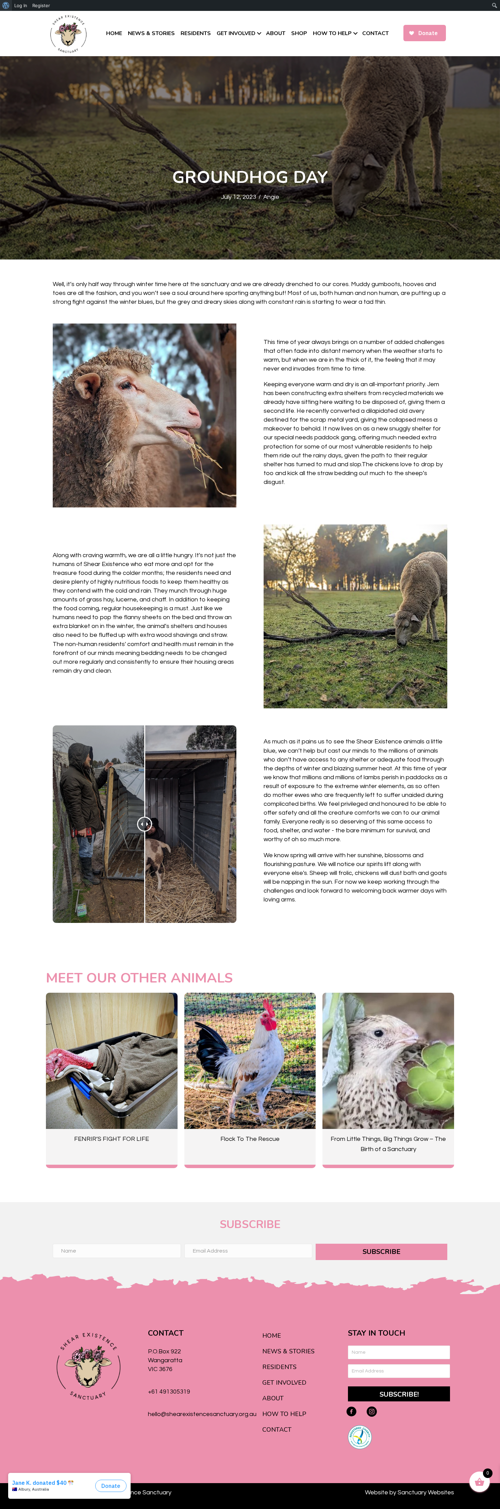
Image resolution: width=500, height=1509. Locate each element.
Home (114, 33)
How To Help (332, 33)
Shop (299, 33)
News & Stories (151, 33)
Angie (271, 197)
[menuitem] (6, 5)
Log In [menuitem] (20, 5)
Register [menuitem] (41, 5)
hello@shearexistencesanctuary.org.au (202, 1414)
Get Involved (236, 33)
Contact (375, 33)
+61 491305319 (169, 1391)
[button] (259, 33)
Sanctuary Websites (426, 1492)
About (275, 33)
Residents (196, 33)
